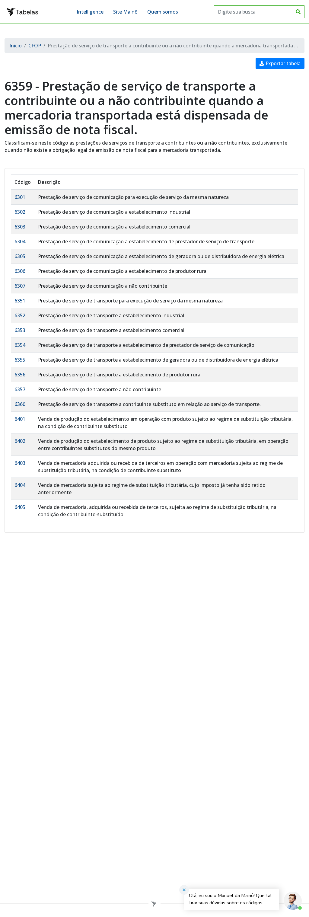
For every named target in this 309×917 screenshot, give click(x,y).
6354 (19, 345)
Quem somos (162, 11)
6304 (19, 241)
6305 (19, 256)
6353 (19, 330)
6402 (19, 441)
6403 (19, 463)
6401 (19, 419)
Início (15, 45)
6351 (19, 300)
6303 (19, 226)
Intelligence (90, 11)
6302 (19, 212)
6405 (19, 507)
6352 (19, 315)
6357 (19, 389)
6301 (19, 197)
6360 (19, 404)
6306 (19, 271)
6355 (19, 359)
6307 (19, 286)
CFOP (34, 45)
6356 (19, 374)
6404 (19, 485)
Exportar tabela (282, 63)
